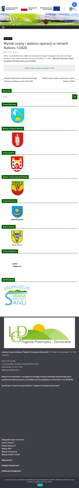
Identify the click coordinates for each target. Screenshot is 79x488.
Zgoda (40, 485)
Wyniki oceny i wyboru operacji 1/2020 (39, 68)
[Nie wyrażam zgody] (76, 482)
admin (16, 52)
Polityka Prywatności (10, 465)
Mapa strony (7, 460)
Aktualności (8, 38)
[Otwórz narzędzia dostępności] (74, 4)
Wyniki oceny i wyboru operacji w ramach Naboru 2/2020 (58, 79)
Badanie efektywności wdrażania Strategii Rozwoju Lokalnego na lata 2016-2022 (20, 79)
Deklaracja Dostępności (11, 471)
